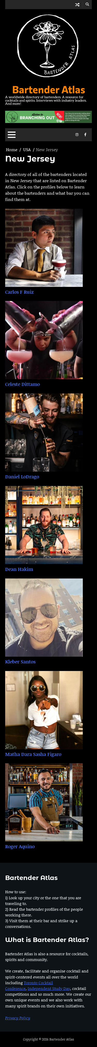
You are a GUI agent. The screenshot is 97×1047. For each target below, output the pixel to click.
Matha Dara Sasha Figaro (33, 754)
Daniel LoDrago (22, 476)
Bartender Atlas (48, 89)
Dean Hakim (19, 569)
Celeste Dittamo (22, 384)
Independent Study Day (49, 988)
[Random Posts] (77, 5)
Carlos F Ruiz (19, 291)
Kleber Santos (20, 661)
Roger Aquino (20, 846)
